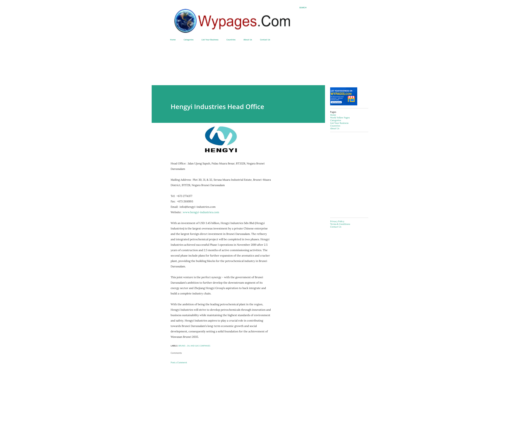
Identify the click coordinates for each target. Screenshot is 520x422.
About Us (247, 39)
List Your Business (210, 39)
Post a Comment (179, 362)
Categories (189, 39)
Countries (230, 39)
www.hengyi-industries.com (201, 212)
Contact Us (265, 39)
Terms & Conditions (340, 224)
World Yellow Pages (340, 117)
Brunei (182, 345)
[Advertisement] (238, 62)
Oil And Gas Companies (198, 345)
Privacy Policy (337, 221)
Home (173, 39)
